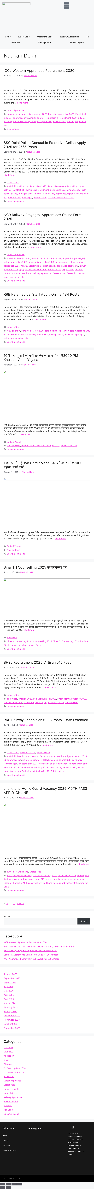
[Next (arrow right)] (8, 1187)
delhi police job (77, 186)
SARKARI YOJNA (69, 445)
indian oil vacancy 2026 (24, 121)
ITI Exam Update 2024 (15, 1068)
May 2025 (8, 991)
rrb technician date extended (53, 764)
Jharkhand (23, 872)
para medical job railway (57, 331)
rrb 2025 (82, 756)
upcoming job (17, 277)
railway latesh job (58, 334)
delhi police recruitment (37, 190)
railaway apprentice (65, 262)
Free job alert (82, 114)
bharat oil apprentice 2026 (61, 114)
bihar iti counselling (16, 641)
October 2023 (10, 1024)
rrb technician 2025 (28, 764)
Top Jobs (8, 1110)
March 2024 (10, 1003)
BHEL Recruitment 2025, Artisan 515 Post (37, 662)
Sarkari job (72, 121)
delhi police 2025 (37, 186)
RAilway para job (76, 334)
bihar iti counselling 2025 (39, 641)
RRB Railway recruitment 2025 (55, 760)
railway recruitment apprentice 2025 (43, 269)
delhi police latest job (14, 190)
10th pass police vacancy (19, 875)
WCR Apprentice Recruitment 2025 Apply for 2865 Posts (31, 959)
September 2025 (12, 978)
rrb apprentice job (12, 760)
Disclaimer (6, 1145)
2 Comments (13, 129)
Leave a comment (16, 201)
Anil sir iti (11, 186)
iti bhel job (29, 702)
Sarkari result (40, 197)
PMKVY (55, 445)
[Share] (14, 1184)
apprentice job (14, 114)
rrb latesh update (30, 760)
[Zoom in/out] (2, 1184)
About (5, 1135)
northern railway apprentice (59, 258)
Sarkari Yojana (77, 42)
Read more (22, 103)
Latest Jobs (24, 37)
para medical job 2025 (32, 331)
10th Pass (15, 42)
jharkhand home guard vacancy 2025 (61, 883)
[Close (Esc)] (19, 1184)
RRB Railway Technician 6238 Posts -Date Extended (46, 720)
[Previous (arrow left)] (2, 1187)
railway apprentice (57, 193)
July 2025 (8, 986)
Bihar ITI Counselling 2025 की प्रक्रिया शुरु (35, 567)
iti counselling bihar (17, 645)
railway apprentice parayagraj (63, 266)
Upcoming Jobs (45, 37)
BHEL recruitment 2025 (44, 699)
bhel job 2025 (25, 699)
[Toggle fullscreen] (8, 1184)
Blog (6, 1060)
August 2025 (10, 982)
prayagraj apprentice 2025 (41, 262)
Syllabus (8, 1105)
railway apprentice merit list (34, 266)
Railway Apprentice (69, 37)
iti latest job (41, 702)
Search (7, 916)
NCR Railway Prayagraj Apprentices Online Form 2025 (42, 217)
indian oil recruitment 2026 (63, 118)
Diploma (8, 1064)
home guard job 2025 (33, 879)
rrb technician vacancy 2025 (34, 767)
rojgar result (73, 193)
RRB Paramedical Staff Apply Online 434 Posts (41, 294)
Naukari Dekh (59, 121)
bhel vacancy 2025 (13, 702)
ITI (88, 37)
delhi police (22, 186)
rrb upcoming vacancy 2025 (62, 767)
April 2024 (9, 999)
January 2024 (10, 1011)
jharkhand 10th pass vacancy (27, 883)
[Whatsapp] (80, 1168)
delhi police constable (58, 186)
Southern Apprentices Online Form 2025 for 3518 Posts (31, 955)
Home (8, 37)
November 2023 (12, 1020)
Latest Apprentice (15, 110)
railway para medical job (16, 338)
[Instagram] (80, 1161)
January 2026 (10, 974)
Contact (5, 1140)
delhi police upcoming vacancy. (65, 190)
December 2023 (12, 1015)
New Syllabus (44, 42)
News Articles (43, 752)
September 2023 (12, 1028)
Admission (12, 637)
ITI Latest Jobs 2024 (14, 1072)
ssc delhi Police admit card (61, 197)
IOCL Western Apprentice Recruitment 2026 (39, 70)
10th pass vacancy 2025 (64, 875)
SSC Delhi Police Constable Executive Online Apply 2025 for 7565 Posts (45, 145)
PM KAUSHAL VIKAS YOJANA (36, 445)
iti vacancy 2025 (56, 702)
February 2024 (11, 1007)
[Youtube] (71, 1168)
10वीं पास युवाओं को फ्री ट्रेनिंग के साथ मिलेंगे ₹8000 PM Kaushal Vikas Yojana (41, 357)
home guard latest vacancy (59, 879)
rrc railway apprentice (40, 273)
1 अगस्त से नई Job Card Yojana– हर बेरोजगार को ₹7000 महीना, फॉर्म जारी (43, 465)
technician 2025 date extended (51, 771)
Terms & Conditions (10, 1150)
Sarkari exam (14, 197)
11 (14, 903)
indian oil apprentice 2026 (16, 118)
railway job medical (38, 334)
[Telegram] (71, 1161)
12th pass (8, 1051)
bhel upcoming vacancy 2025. (72, 699)
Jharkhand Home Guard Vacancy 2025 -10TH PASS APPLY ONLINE (45, 790)
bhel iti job (12, 699)
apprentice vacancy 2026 (34, 114)
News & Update (27, 752)
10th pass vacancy (42, 875)
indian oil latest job (39, 118)
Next (20, 903)
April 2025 (9, 995)
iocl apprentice (44, 121)
